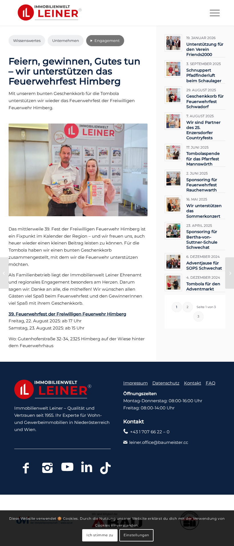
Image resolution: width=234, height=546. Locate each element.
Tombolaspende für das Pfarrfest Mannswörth (203, 158)
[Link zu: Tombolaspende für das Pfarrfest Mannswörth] (173, 152)
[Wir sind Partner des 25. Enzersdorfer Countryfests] (4, 273)
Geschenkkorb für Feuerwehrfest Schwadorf (205, 101)
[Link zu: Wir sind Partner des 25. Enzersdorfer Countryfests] (173, 121)
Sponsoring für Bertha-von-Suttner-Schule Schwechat (201, 239)
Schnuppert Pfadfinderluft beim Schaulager (203, 75)
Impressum (135, 383)
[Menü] (212, 13)
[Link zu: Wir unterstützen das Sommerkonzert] (173, 204)
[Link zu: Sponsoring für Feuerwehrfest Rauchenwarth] (173, 178)
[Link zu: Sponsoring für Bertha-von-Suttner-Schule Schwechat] (173, 231)
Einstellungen (136, 535)
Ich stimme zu (99, 535)
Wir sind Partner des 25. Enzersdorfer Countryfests (203, 130)
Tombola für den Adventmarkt (203, 286)
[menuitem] (212, 13)
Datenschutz (165, 383)
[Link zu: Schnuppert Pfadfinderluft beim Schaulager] (173, 69)
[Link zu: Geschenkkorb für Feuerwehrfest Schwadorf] (173, 95)
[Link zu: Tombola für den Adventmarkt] (173, 283)
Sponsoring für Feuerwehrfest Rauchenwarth (201, 185)
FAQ (210, 383)
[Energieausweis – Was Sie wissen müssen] (229, 273)
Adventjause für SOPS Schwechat (204, 265)
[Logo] (48, 13)
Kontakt (192, 383)
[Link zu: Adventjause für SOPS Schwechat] (173, 262)
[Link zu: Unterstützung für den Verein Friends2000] (173, 43)
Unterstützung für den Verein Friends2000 (204, 49)
